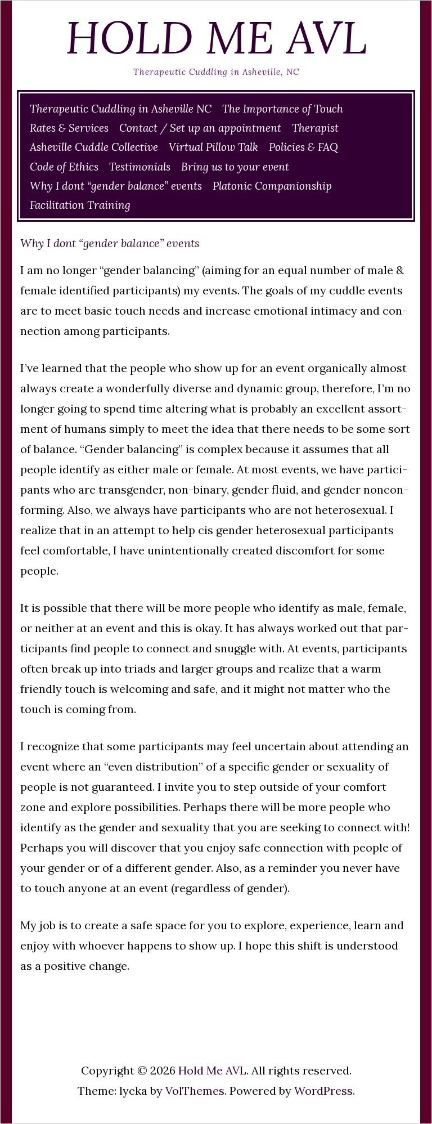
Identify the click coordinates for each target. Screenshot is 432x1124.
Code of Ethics (64, 166)
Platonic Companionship (272, 185)
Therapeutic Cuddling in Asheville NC (121, 108)
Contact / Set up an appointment (200, 128)
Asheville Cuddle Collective (94, 147)
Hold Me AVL (216, 37)
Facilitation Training (80, 205)
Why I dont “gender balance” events (116, 185)
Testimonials (139, 166)
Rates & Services (69, 128)
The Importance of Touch (282, 108)
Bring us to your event (235, 166)
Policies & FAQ (303, 147)
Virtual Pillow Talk (213, 147)
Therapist (315, 128)
